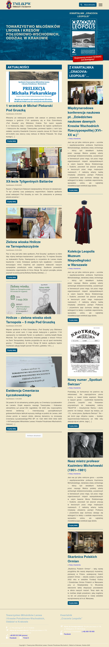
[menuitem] (100, 5)
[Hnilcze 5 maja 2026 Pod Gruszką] (34, 298)
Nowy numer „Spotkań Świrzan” (85, 381)
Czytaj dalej (11, 141)
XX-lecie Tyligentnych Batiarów (29, 181)
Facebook (13, 638)
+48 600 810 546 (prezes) (19, 635)
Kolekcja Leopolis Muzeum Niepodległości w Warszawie (81, 258)
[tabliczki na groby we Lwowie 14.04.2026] (34, 371)
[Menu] (99, 5)
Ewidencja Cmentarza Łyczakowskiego (22, 392)
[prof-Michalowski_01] (85, 445)
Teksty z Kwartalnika (75, 138)
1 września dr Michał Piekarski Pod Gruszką (29, 107)
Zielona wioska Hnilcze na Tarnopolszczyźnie (23, 243)
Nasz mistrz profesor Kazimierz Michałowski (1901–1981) (85, 465)
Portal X (26, 638)
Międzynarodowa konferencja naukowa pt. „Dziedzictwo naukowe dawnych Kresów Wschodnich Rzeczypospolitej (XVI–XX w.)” (85, 121)
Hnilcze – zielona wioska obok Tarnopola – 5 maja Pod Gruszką (30, 319)
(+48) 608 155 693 (88, 631)
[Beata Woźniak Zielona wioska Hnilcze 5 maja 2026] (34, 223)
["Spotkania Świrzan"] (85, 351)
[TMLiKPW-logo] (18, 4)
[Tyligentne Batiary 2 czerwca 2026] (34, 162)
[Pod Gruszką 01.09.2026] (34, 87)
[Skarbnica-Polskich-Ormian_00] (85, 542)
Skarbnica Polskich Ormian (82, 558)
